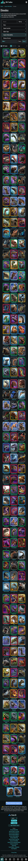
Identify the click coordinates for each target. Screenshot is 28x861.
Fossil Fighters (14, 848)
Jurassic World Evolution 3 (14, 833)
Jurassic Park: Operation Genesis (14, 842)
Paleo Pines (14, 845)
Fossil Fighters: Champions (14, 847)
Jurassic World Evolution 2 (14, 834)
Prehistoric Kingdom (14, 844)
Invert (20, 41)
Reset (24, 41)
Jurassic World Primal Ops (14, 839)
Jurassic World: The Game (14, 831)
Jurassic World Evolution (14, 836)
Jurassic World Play (14, 837)
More (3, 41)
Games (2, 6)
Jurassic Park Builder (14, 840)
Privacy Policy (14, 852)
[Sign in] (26, 2)
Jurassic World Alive (8, 6)
